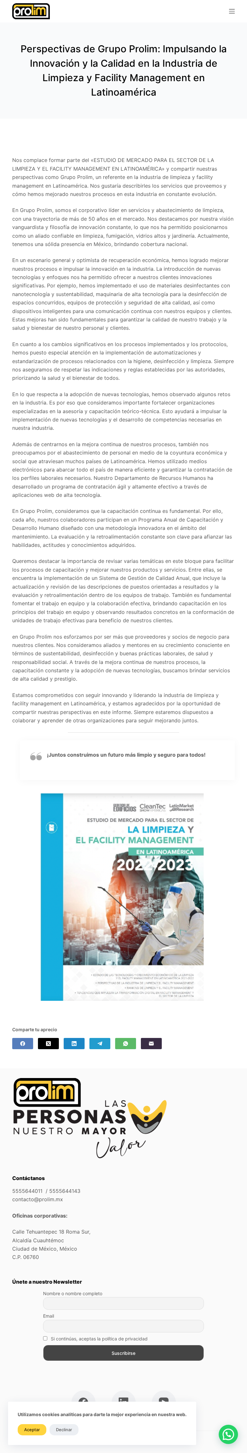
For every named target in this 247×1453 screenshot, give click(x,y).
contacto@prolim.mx (37, 1199)
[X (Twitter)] (48, 1043)
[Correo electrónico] (151, 1043)
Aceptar (32, 1429)
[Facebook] (22, 1043)
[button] (228, 1434)
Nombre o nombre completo (72, 1293)
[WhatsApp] (125, 1043)
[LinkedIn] (74, 1043)
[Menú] (232, 11)
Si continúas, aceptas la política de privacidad (99, 1338)
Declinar (64, 1429)
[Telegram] (99, 1043)
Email (48, 1316)
